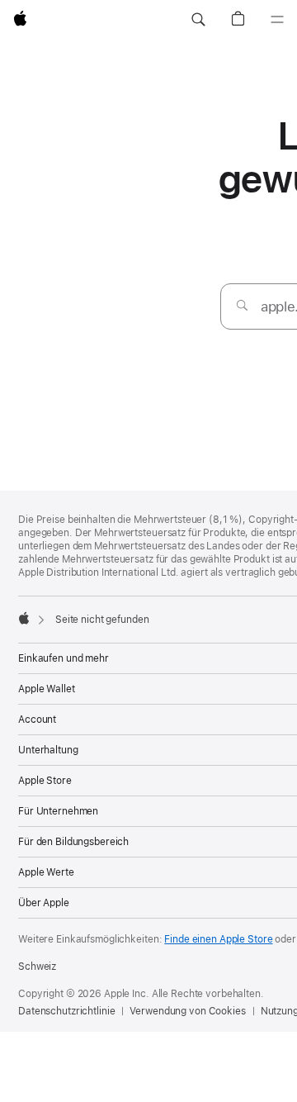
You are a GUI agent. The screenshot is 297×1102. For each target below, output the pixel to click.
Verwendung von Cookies (187, 1011)
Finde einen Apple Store (218, 939)
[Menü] (277, 20)
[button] (198, 20)
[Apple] (24, 617)
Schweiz (37, 966)
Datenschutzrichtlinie (66, 1011)
